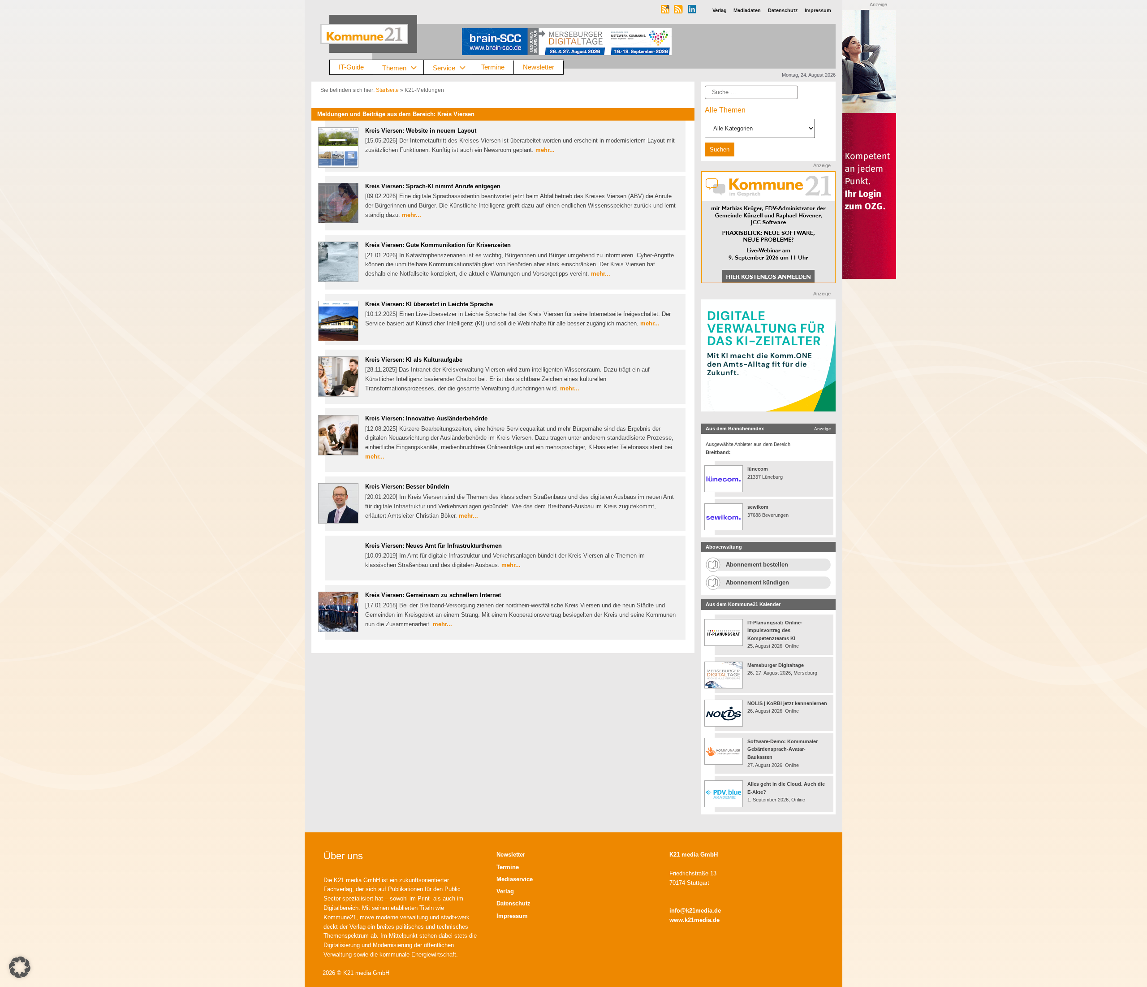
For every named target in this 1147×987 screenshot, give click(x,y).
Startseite (387, 90)
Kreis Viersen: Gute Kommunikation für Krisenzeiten (438, 245)
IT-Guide (351, 67)
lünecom (757, 469)
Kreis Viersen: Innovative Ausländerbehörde (426, 418)
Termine (493, 67)
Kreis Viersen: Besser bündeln (407, 486)
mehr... (545, 150)
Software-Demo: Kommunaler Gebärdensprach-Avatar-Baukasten (782, 749)
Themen (394, 67)
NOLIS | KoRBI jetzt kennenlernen (787, 703)
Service (444, 67)
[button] (19, 967)
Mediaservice (514, 879)
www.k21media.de (694, 920)
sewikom (757, 507)
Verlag (505, 891)
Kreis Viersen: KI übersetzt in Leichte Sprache (429, 304)
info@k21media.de (695, 910)
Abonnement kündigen (757, 582)
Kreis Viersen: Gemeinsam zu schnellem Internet (433, 595)
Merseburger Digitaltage (775, 665)
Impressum (512, 916)
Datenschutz (513, 903)
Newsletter (538, 67)
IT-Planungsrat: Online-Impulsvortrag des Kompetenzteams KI (774, 630)
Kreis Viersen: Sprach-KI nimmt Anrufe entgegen (432, 186)
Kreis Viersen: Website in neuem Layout (420, 130)
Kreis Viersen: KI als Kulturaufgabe (413, 359)
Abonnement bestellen (757, 564)
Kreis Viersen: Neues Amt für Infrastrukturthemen (433, 545)
